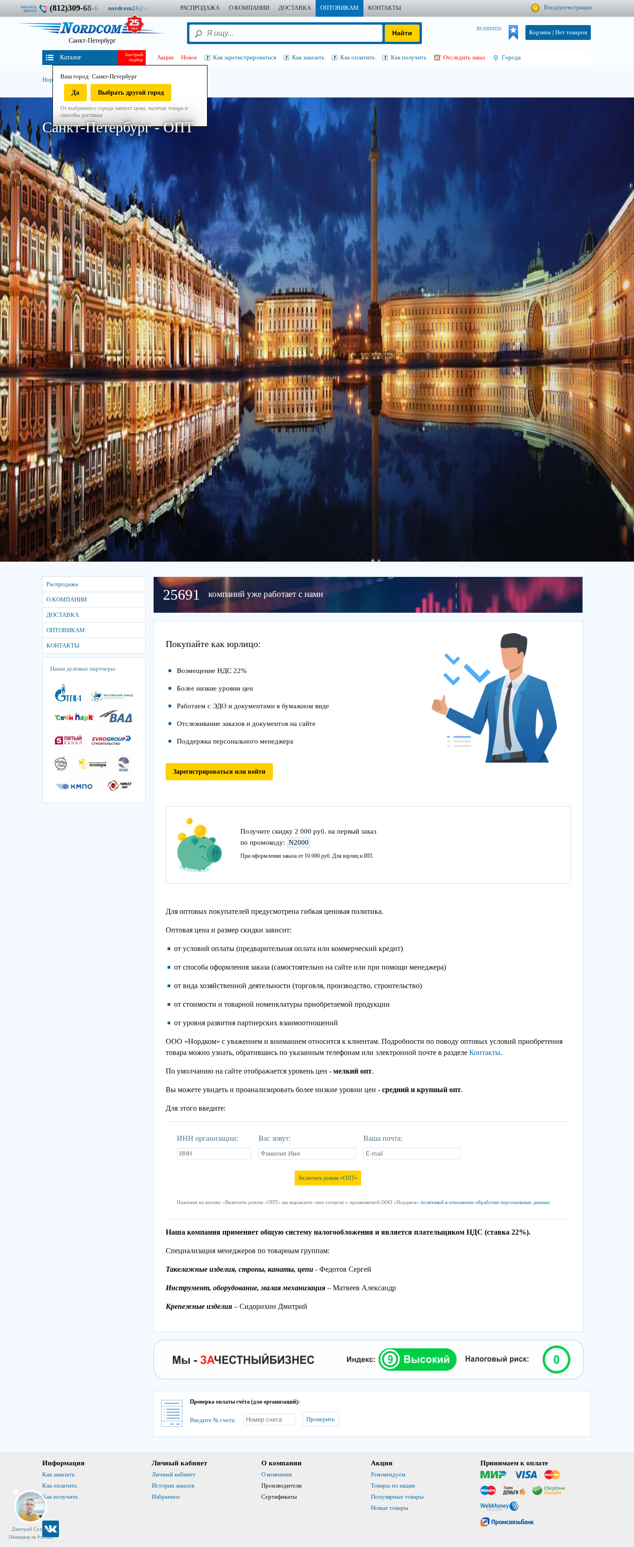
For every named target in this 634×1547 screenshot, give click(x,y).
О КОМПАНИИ (249, 7)
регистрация (575, 7)
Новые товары (389, 1507)
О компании (276, 1474)
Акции (165, 57)
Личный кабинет (173, 1474)
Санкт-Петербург (92, 40)
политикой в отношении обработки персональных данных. (486, 1202)
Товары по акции (393, 1485)
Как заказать (58, 1474)
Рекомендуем (388, 1474)
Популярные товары (397, 1496)
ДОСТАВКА (294, 7)
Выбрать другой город (131, 92)
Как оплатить (59, 1485)
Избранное (166, 1496)
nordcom (135, 8)
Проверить (320, 1419)
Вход (550, 7)
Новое (189, 57)
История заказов (173, 1485)
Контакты (484, 1052)
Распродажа (200, 7)
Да (75, 92)
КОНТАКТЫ (384, 7)
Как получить (60, 1496)
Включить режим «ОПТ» (327, 1178)
